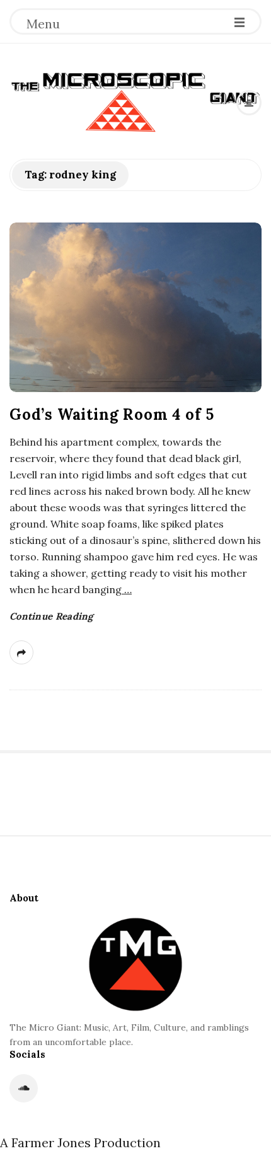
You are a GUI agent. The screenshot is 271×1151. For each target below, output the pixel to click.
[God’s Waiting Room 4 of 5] (135, 307)
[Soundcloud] (23, 1088)
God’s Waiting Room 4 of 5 (111, 414)
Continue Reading (51, 616)
